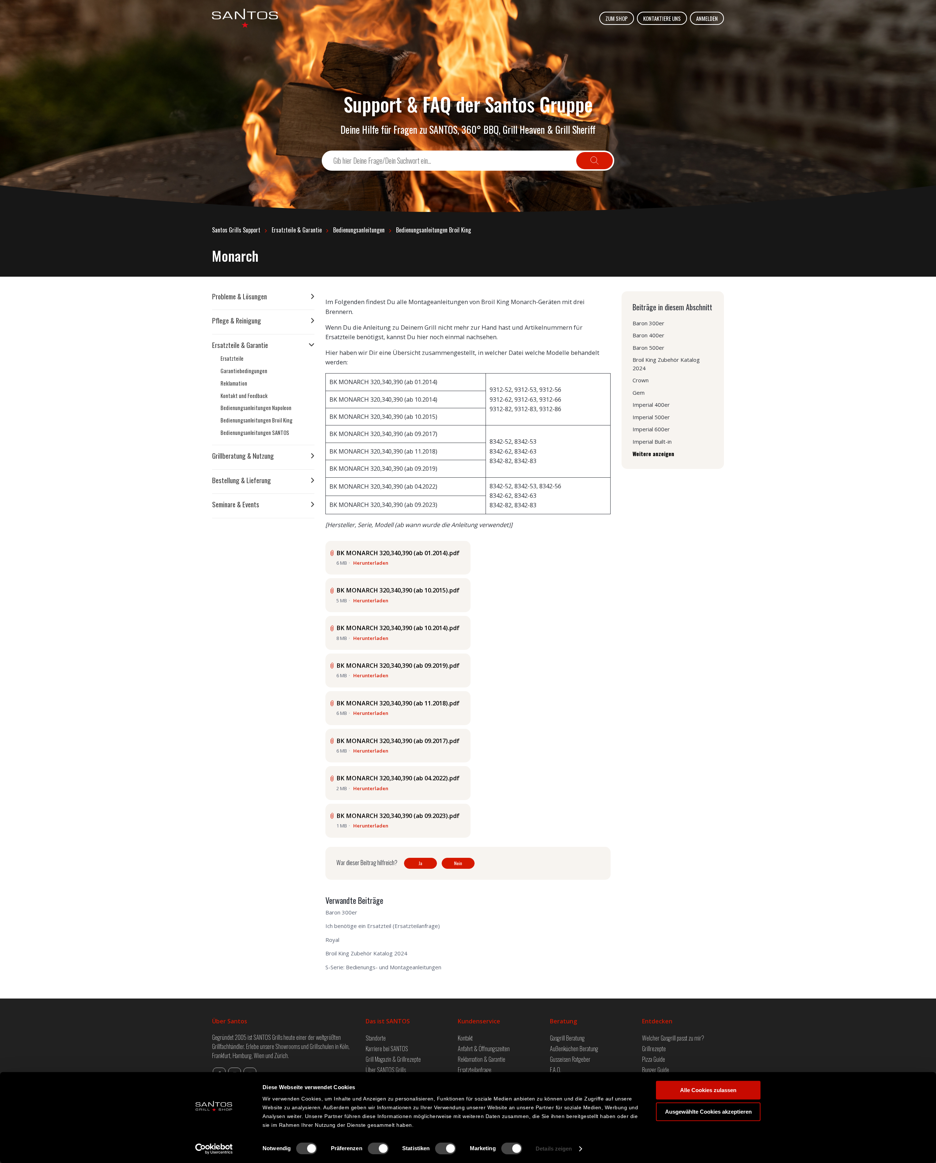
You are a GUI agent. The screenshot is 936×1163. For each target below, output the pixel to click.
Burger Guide (655, 1069)
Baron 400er (648, 335)
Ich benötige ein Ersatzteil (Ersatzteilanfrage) (382, 925)
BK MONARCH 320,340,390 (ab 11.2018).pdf (398, 703)
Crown (641, 380)
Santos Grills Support (236, 230)
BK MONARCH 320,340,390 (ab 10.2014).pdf (398, 628)
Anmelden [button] (707, 18)
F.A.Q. (555, 1069)
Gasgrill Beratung (567, 1037)
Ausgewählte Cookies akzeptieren (708, 1112)
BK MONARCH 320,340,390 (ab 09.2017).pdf (398, 740)
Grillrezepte (654, 1048)
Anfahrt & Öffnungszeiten (484, 1048)
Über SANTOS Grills (386, 1069)
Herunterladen (370, 563)
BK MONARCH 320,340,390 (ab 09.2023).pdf (398, 815)
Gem (639, 392)
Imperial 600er (651, 429)
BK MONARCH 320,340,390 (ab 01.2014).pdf (398, 553)
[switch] (378, 1148)
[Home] (245, 18)
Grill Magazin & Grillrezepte (393, 1059)
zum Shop (616, 18)
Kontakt (465, 1037)
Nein (458, 863)
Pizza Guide (653, 1059)
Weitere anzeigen (653, 454)
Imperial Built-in (652, 441)
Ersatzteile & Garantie (297, 230)
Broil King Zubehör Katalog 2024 (366, 953)
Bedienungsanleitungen (359, 230)
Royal (332, 939)
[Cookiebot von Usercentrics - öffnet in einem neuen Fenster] (214, 1148)
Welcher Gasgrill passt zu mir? (673, 1037)
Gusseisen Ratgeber (570, 1059)
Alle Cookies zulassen (708, 1090)
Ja (420, 863)
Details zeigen (554, 1148)
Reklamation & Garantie (481, 1059)
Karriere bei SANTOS (387, 1048)
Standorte (376, 1037)
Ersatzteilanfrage (474, 1069)
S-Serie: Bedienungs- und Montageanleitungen (383, 967)
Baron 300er (341, 912)
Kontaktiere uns (662, 18)
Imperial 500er (651, 417)
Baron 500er (648, 347)
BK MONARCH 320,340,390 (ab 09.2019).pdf (398, 665)
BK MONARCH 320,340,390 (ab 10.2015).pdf (398, 590)
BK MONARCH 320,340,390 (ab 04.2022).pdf (398, 778)
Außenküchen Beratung (574, 1048)
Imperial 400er (651, 404)
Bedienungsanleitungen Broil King (433, 230)
